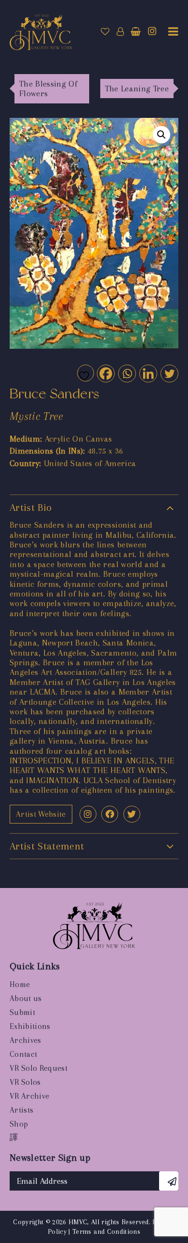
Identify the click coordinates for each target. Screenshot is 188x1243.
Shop (19, 1124)
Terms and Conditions (106, 1231)
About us (26, 998)
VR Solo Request (38, 1068)
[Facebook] (105, 373)
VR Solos (25, 1082)
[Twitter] (169, 373)
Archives (25, 1040)
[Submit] (168, 1181)
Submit (22, 1012)
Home (20, 984)
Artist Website (41, 814)
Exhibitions (30, 1026)
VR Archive (29, 1096)
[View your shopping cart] (136, 32)
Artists (21, 1110)
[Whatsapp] (126, 373)
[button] (161, 134)
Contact (23, 1054)
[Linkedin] (147, 373)
